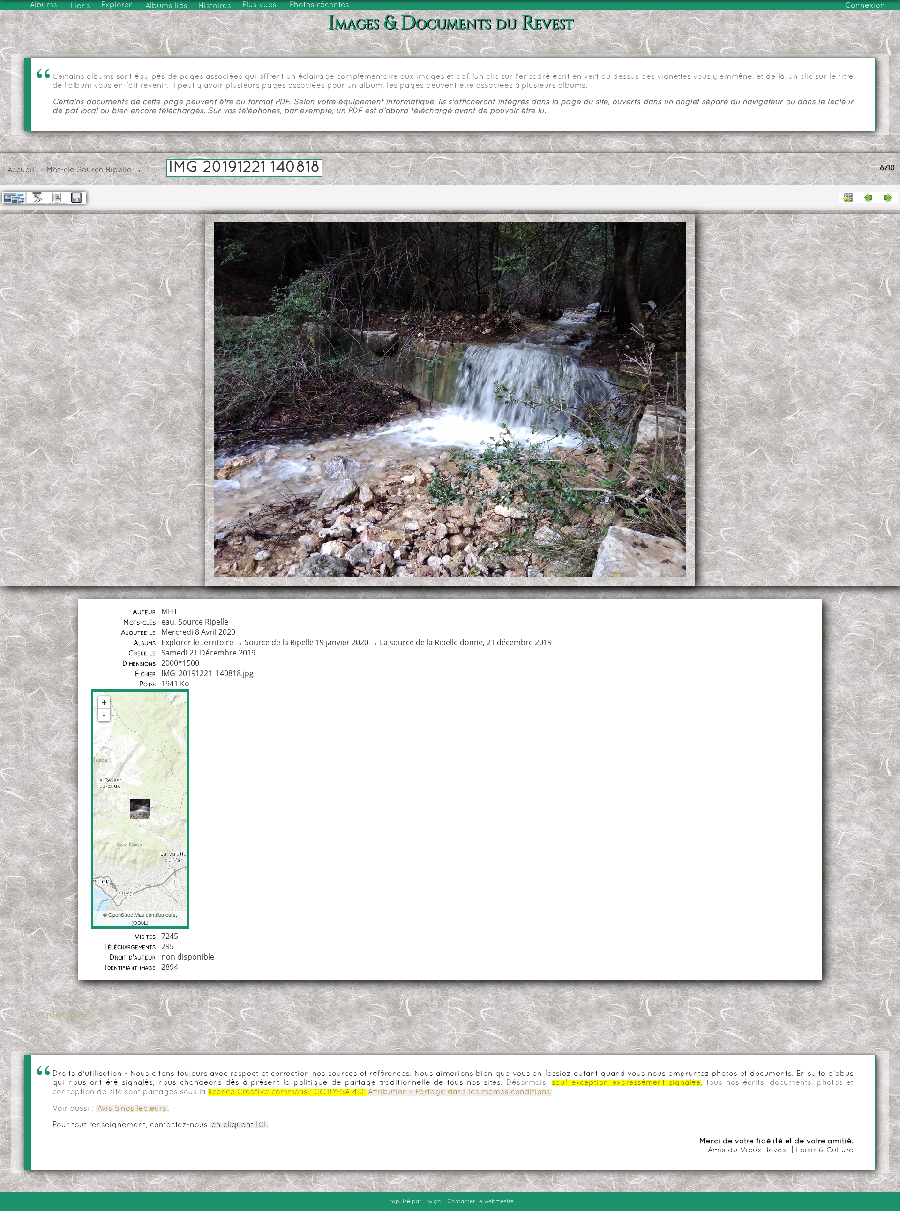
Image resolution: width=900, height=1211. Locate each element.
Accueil (21, 170)
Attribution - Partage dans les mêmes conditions (459, 1092)
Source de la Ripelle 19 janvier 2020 (306, 642)
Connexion (865, 5)
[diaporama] (37, 197)
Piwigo (432, 1201)
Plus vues (259, 5)
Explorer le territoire (197, 642)
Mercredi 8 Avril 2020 (198, 632)
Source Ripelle (104, 170)
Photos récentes (319, 5)
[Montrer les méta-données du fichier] (57, 197)
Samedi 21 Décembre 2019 (208, 652)
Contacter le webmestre (480, 1201)
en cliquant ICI (238, 1125)
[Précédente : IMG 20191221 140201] (868, 197)
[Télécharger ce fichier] (76, 198)
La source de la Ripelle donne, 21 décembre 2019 (466, 642)
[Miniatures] (848, 197)
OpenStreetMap (126, 914)
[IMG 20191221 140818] (140, 809)
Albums (43, 5)
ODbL (140, 922)
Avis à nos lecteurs (132, 1108)
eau (167, 622)
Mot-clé (60, 170)
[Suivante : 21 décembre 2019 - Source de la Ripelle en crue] (888, 197)
